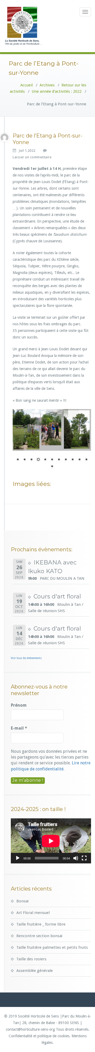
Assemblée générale (34, 970)
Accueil (26, 85)
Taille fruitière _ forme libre (40, 924)
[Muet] (75, 858)
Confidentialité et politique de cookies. (39, 1036)
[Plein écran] (84, 858)
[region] (52, 442)
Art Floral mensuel (33, 912)
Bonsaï (22, 901)
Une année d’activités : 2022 (57, 91)
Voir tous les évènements (26, 658)
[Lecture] (17, 858)
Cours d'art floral (57, 596)
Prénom (19, 705)
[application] (51, 840)
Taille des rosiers (31, 959)
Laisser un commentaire (32, 157)
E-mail (19, 728)
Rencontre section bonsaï (39, 935)
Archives (47, 85)
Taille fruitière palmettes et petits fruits (52, 947)
